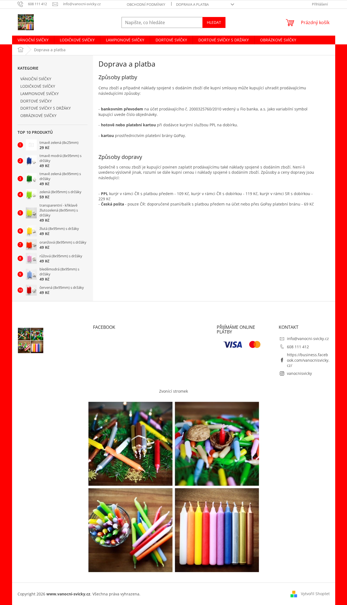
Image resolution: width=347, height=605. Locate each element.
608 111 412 (298, 346)
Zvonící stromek (173, 391)
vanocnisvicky (299, 373)
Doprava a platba (192, 4)
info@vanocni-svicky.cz (308, 338)
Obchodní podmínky (146, 4)
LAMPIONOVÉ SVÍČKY (39, 93)
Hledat (214, 22)
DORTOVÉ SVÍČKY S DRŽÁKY (45, 108)
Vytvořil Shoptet (315, 593)
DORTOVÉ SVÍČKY (36, 101)
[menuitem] (33, 40)
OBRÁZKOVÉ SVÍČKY (38, 115)
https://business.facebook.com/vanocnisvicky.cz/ (308, 360)
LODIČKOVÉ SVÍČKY (37, 86)
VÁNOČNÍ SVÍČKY (35, 78)
